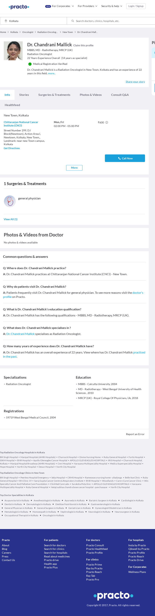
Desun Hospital (46, 466)
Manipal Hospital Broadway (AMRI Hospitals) (32, 463)
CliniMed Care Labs (59, 484)
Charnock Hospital (67, 457)
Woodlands (108, 480)
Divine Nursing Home (90, 457)
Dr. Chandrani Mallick (20, 334)
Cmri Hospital (64, 463)
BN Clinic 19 (25, 480)
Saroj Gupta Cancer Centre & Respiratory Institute (58, 480)
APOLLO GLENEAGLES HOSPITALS (87, 460)
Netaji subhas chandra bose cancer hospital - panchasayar (79, 487)
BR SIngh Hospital (9, 457)
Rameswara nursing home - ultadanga (103, 477)
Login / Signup (135, 6)
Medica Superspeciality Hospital (125, 463)
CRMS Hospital (74, 477)
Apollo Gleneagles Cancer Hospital (50, 460)
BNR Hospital (24, 460)
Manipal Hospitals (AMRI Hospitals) (38, 457)
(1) (10, 219)
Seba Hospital (58, 477)
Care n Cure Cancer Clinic (129, 480)
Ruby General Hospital (115, 457)
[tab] (7, 95)
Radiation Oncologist (18, 384)
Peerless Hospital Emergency (34, 477)
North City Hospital (26, 466)
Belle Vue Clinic (132, 477)
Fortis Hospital (136, 457)
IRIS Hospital (114, 460)
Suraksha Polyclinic (81, 484)
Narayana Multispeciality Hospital (90, 463)
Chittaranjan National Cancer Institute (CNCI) (21, 123)
